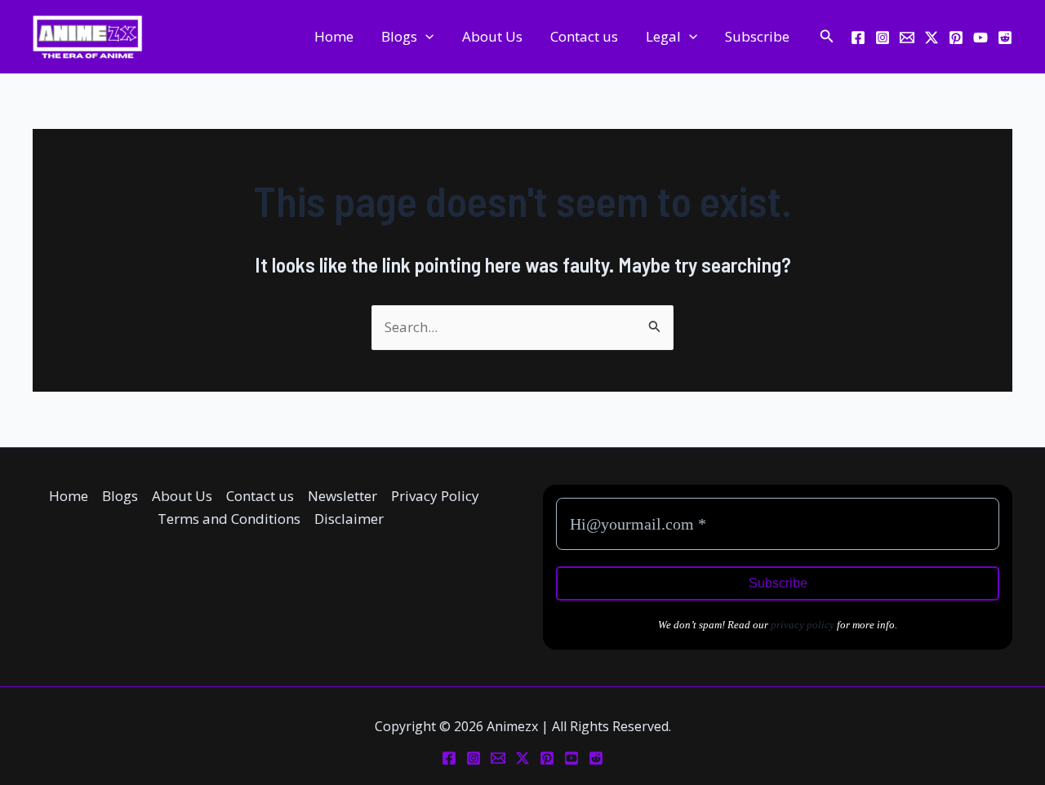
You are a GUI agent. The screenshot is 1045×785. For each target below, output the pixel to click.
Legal (663, 36)
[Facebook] (858, 37)
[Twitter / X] (522, 758)
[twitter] (931, 37)
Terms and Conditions (229, 518)
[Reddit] (1005, 37)
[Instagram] (882, 37)
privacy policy (802, 625)
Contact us (584, 36)
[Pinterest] (956, 37)
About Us (492, 36)
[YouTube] (980, 37)
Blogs (399, 36)
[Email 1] (907, 37)
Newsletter (342, 495)
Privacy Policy (435, 495)
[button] (425, 36)
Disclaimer (349, 518)
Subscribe (757, 36)
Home (334, 36)
